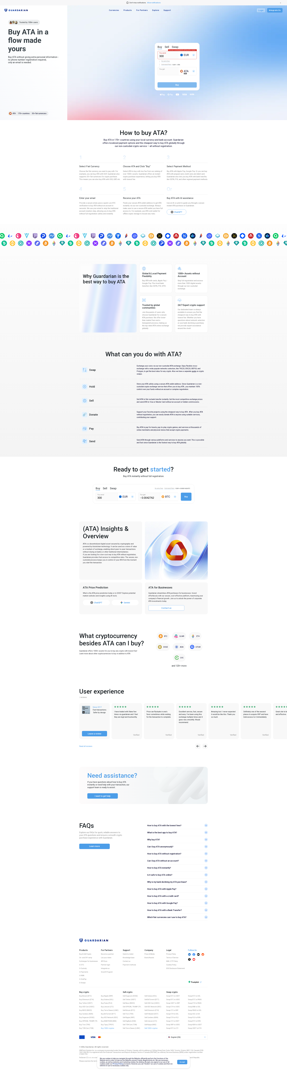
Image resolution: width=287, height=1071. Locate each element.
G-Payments (83, 972)
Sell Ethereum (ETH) (152, 1010)
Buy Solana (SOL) (107, 999)
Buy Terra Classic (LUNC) (109, 1010)
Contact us (166, 608)
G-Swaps (82, 983)
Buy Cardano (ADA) (86, 1014)
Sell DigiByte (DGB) (129, 1021)
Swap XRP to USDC (173, 1025)
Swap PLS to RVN (194, 1017)
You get (162, 69)
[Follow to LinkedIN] (189, 954)
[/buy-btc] (163, 636)
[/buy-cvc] (179, 658)
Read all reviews (85, 746)
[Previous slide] (198, 746)
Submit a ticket (128, 954)
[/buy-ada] (179, 647)
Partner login (105, 965)
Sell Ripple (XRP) (129, 1017)
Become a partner (107, 954)
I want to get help (102, 796)
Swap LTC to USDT (172, 1021)
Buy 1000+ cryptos (107, 1028)
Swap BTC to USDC (173, 999)
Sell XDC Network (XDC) (153, 1007)
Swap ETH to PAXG (194, 1003)
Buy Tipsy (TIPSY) (107, 1025)
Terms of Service (172, 958)
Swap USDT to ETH (194, 1028)
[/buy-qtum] (195, 647)
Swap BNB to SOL (194, 1007)
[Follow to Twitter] (189, 959)
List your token (106, 958)
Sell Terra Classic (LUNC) (131, 1028)
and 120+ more (179, 665)
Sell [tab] (167, 47)
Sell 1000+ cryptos (151, 1028)
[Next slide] (205, 746)
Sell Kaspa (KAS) (150, 1025)
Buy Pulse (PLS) (106, 1003)
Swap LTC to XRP (172, 1010)
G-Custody (83, 968)
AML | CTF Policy (172, 961)
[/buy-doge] (163, 647)
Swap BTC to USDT (173, 996)
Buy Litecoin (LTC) (107, 1007)
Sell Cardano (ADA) (151, 1017)
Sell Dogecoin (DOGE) (130, 996)
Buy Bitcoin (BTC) (85, 996)
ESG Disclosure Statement (175, 968)
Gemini (127, 602)
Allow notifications (154, 3)
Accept (182, 1062)
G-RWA (81, 975)
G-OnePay (82, 979)
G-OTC (81, 965)
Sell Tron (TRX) (128, 1014)
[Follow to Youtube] (193, 959)
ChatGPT (178, 212)
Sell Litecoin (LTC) (151, 1021)
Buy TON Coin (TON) (86, 1028)
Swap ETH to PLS (172, 1017)
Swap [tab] (175, 47)
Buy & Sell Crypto (85, 954)
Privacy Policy (171, 954)
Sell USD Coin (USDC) (152, 1003)
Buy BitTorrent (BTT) (108, 1014)
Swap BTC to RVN (194, 1021)
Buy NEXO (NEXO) (85, 1010)
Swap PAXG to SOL (194, 1010)
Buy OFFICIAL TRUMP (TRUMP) (88, 1021)
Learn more (94, 846)
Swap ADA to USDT (195, 1025)
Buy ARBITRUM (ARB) (108, 1021)
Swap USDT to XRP (173, 1003)
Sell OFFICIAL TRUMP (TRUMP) (132, 1007)
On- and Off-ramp (85, 958)
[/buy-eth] (195, 636)
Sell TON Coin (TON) (130, 1025)
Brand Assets (149, 958)
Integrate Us (275, 10)
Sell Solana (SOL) (151, 996)
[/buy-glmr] (179, 636)
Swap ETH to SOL (172, 1014)
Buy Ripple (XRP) (107, 996)
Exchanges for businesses (88, 961)
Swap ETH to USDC (173, 1007)
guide (194, 371)
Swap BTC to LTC (172, 1028)
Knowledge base (128, 958)
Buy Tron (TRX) (84, 1025)
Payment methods (129, 965)
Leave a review (94, 734)
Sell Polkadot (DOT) (151, 1014)
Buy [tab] (160, 47)
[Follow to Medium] (198, 954)
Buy (186, 496)
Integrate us (105, 968)
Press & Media (150, 954)
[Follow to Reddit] (202, 954)
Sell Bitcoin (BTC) (129, 1010)
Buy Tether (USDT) (85, 1003)
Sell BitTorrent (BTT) (152, 999)
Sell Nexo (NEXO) (129, 1003)
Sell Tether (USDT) (129, 999)
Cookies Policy (171, 965)
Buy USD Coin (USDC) (86, 1007)
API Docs (104, 961)
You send (162, 53)
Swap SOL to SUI (194, 1014)
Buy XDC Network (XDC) (109, 1017)
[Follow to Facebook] (193, 954)
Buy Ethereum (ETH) (86, 999)
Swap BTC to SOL (194, 996)
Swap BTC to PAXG (195, 999)
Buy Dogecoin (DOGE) (86, 1017)
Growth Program (107, 972)
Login (260, 10)
